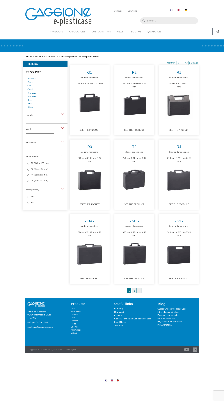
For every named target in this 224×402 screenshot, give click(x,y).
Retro (73, 323)
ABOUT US (135, 31)
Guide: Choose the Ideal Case (172, 309)
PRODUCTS (56, 31)
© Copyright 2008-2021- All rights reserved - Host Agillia (51, 349)
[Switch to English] (178, 10)
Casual (74, 314)
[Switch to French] (171, 10)
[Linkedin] (195, 349)
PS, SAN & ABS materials (169, 321)
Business (75, 327)
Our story (118, 308)
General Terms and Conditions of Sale (132, 318)
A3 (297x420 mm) (39, 169)
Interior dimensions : (89, 77)
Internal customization (168, 312)
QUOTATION (154, 31)
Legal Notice (120, 322)
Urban (74, 333)
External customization (168, 315)
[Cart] (217, 31)
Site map (118, 325)
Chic (73, 317)
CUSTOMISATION (101, 31)
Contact (117, 11)
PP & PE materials (166, 318)
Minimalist (75, 330)
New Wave (76, 311)
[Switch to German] (186, 10)
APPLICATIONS (77, 31)
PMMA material (164, 325)
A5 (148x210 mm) (39, 180)
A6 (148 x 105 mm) (40, 163)
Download (132, 11)
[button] (137, 20)
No (32, 196)
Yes (32, 202)
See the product (90, 130)
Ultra (73, 308)
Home (29, 56)
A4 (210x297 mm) (39, 175)
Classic (74, 320)
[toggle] (62, 114)
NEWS (120, 31)
